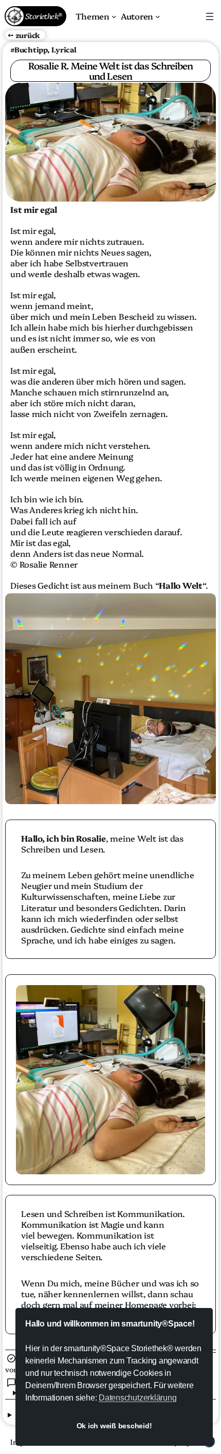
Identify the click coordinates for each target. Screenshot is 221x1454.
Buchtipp (30, 49)
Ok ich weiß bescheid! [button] (114, 1426)
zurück (28, 35)
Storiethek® (43, 15)
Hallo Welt (180, 585)
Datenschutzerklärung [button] (137, 1397)
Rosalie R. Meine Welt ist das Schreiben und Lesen (110, 70)
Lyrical (63, 49)
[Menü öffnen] (210, 16)
